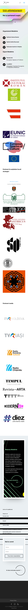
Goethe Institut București (13, 42)
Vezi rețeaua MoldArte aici (12, 481)
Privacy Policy (13, 600)
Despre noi (5, 513)
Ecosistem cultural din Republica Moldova (12, 529)
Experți (4, 520)
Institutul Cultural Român (13, 37)
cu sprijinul (9, 64)
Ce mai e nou (6, 516)
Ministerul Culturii (14, 181)
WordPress (14, 608)
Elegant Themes (13, 606)
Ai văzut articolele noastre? (13, 570)
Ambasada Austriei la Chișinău (14, 46)
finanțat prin (10, 57)
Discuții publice (6, 518)
